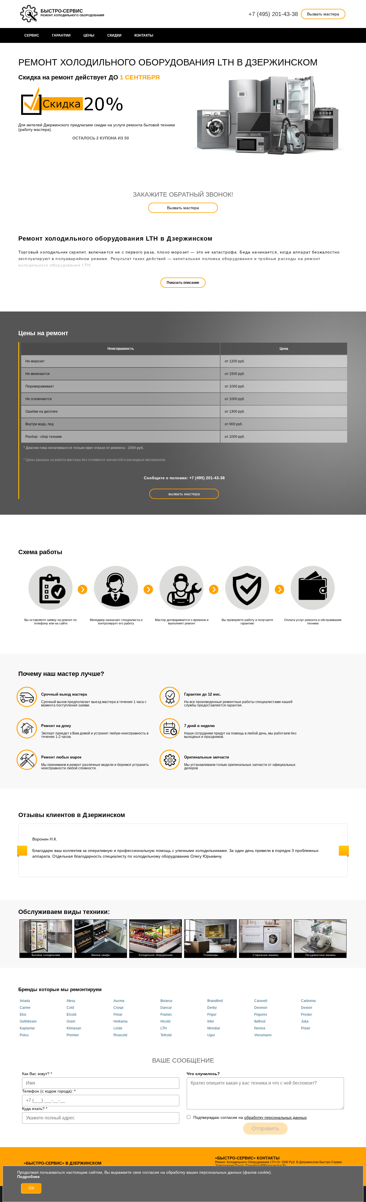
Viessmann (263, 1035)
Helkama (121, 1021)
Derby (212, 1008)
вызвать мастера (184, 494)
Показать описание (183, 282)
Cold (70, 1008)
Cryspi (119, 1008)
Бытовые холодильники (46, 955)
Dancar (166, 1008)
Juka (305, 1021)
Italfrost (259, 1021)
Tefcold (166, 1035)
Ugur (211, 1035)
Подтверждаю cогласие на (250, 1117)
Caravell (260, 1001)
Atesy (71, 1001)
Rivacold (120, 1035)
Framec (166, 1015)
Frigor (211, 1015)
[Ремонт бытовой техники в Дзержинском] (29, 14)
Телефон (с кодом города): (48, 1091)
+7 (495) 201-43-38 (273, 14)
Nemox (259, 1028)
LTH (163, 1028)
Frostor (306, 1015)
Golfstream (28, 1021)
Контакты (143, 35)
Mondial (213, 1028)
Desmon (260, 1008)
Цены (88, 35)
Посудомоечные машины (320, 955)
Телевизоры (210, 955)
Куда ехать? (34, 1108)
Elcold (71, 1015)
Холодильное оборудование (156, 955)
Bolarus (166, 1001)
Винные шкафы (101, 955)
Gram (71, 1021)
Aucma (119, 1001)
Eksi (23, 1015)
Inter (210, 1021)
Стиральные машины (265, 955)
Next (344, 851)
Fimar (118, 1015)
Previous (22, 851)
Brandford (215, 1001)
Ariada (25, 1001)
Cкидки (114, 35)
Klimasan (74, 1028)
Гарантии (61, 35)
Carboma (308, 1001)
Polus (24, 1035)
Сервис (31, 35)
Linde (118, 1028)
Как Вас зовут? (37, 1073)
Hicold (165, 1021)
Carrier (25, 1008)
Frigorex (260, 1015)
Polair (305, 1028)
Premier (73, 1035)
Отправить (265, 1128)
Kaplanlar (27, 1028)
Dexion (306, 1008)
